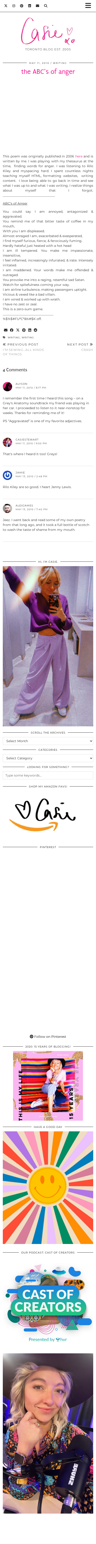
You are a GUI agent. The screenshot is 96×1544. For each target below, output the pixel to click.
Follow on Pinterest (49, 1037)
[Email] (37, 6)
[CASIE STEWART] (48, 24)
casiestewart (27, 439)
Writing (60, 63)
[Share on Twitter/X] (18, 330)
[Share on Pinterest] (24, 330)
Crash (80, 347)
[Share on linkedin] (30, 330)
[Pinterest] (22, 6)
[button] (89, 6)
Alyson (21, 383)
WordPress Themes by (48, 1538)
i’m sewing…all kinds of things (23, 349)
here (78, 156)
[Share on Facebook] (12, 330)
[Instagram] (13, 6)
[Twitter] (6, 6)
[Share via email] (6, 330)
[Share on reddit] (36, 330)
